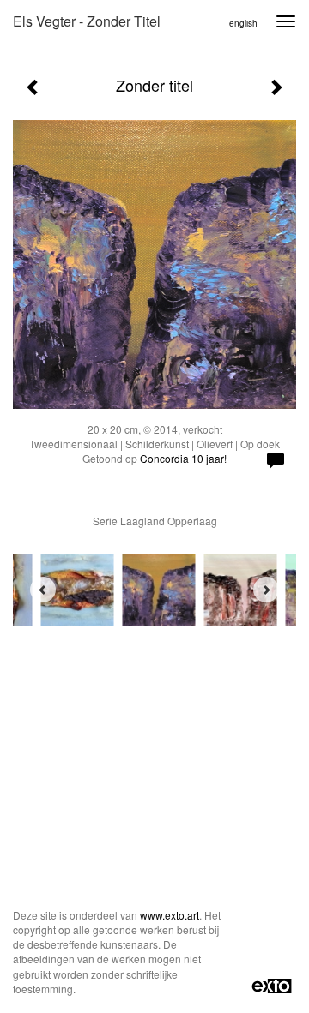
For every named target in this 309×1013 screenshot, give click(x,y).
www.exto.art (169, 915)
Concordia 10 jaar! (183, 458)
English (243, 23)
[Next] (266, 589)
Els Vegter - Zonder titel (87, 21)
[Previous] (43, 589)
